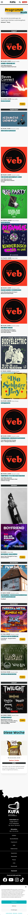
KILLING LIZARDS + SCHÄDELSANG (11, 290)
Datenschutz (15, 913)
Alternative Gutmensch (8, 130)
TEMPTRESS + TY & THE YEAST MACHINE (13, 476)
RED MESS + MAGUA (7, 327)
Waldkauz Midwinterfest (8, 674)
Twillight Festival (6, 717)
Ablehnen (14, 906)
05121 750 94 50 (15, 825)
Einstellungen (14, 910)
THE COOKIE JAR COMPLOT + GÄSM (11, 177)
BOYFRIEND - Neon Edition (9, 554)
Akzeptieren (14, 902)
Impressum (20, 913)
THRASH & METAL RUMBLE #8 (9, 636)
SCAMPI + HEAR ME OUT (8, 63)
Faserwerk (14, 871)
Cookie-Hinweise (9, 913)
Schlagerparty (5, 403)
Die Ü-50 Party (5, 222)
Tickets (25, 2)
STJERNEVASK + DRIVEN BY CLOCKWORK (13, 438)
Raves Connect (5, 101)
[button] (26, 886)
